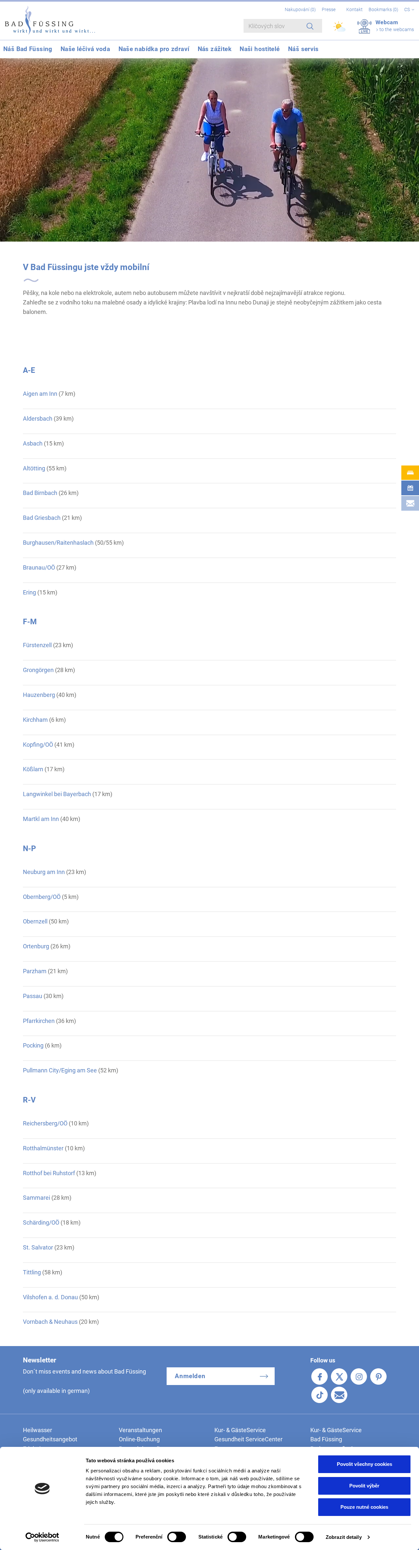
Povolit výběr (364, 1485)
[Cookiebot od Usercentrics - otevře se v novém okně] (42, 1537)
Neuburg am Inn (44, 871)
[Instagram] (359, 1376)
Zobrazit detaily (344, 1537)
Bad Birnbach (40, 492)
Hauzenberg (39, 694)
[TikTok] (319, 1395)
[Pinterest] (378, 1376)
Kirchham (35, 719)
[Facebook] (319, 1376)
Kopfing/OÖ (38, 744)
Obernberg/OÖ (42, 896)
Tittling (32, 1272)
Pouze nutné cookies (364, 1507)
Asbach (33, 443)
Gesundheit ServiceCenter (248, 1439)
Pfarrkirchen (39, 1020)
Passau (32, 996)
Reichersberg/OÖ (45, 1123)
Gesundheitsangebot (50, 1439)
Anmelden (190, 1376)
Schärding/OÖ (41, 1222)
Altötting (34, 468)
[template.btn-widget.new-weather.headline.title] (340, 29)
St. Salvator (38, 1247)
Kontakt (354, 9)
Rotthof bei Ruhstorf (49, 1173)
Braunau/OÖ (39, 567)
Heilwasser (37, 1430)
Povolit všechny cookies (364, 1464)
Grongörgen (38, 669)
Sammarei (36, 1197)
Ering (29, 592)
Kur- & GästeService (240, 1430)
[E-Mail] (339, 1395)
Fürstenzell (37, 645)
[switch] (176, 1537)
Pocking (33, 1045)
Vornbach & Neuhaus (50, 1321)
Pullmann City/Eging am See (60, 1070)
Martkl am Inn (41, 818)
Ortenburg (36, 946)
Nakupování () (301, 9)
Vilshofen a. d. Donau (50, 1297)
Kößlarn (33, 769)
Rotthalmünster (43, 1148)
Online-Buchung (139, 1439)
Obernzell (35, 921)
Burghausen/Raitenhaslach (58, 542)
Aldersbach (37, 418)
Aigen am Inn (40, 393)
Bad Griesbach (42, 517)
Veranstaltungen (140, 1430)
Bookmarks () (384, 9)
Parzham (34, 971)
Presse (329, 9)
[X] (339, 1376)
